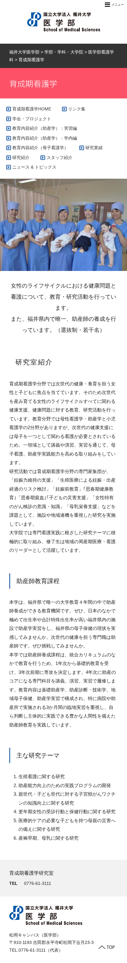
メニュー (118, 4)
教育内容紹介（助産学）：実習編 (44, 128)
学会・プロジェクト (31, 118)
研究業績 (94, 147)
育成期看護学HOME (31, 108)
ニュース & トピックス (34, 167)
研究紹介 (21, 157)
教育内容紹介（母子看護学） (40, 147)
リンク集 (76, 108)
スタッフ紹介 (59, 157)
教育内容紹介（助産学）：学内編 (44, 138)
